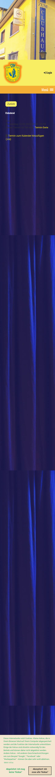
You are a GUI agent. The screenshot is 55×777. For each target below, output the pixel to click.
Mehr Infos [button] (8, 762)
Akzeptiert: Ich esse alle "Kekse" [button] (40, 770)
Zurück (11, 103)
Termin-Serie (41, 127)
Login (49, 72)
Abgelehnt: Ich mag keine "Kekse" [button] (15, 770)
